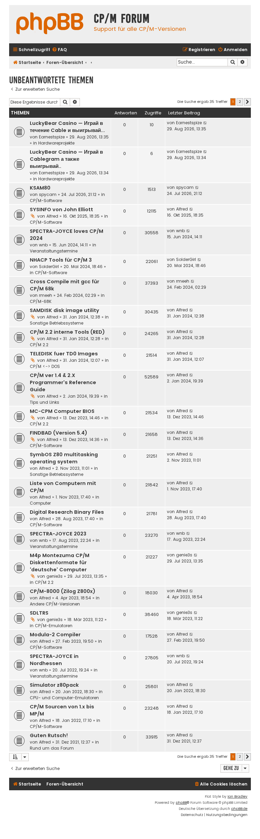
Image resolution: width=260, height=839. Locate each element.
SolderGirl (49, 266)
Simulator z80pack (54, 685)
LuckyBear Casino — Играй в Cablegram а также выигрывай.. (66, 159)
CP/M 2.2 (39, 345)
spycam (48, 194)
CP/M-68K (40, 301)
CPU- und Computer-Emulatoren (64, 698)
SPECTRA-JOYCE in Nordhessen (54, 660)
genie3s (54, 576)
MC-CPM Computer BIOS (62, 411)
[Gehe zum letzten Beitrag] (205, 123)
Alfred (52, 216)
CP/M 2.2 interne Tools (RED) (67, 332)
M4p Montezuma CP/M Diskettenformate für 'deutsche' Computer (59, 562)
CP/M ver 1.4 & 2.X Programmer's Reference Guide (63, 382)
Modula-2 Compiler (55, 634)
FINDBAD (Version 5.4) (58, 432)
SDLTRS (39, 613)
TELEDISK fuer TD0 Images (64, 353)
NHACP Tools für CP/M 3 (61, 260)
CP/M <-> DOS (45, 366)
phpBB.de (239, 808)
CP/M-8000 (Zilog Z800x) (62, 591)
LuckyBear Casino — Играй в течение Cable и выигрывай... (67, 127)
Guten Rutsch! (49, 735)
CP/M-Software (46, 200)
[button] (247, 102)
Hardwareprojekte (56, 143)
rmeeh (45, 295)
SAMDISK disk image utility (64, 310)
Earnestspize (52, 137)
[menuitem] (59, 49)
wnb (43, 245)
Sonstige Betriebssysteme (56, 323)
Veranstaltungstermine (54, 251)
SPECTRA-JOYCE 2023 (58, 533)
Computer (40, 503)
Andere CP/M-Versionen (55, 604)
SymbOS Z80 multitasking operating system (64, 458)
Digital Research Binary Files (67, 512)
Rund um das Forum (52, 748)
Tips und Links (44, 402)
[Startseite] (50, 24)
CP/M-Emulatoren (53, 625)
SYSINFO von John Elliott (61, 209)
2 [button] (240, 101)
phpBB (181, 802)
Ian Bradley (237, 796)
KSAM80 (40, 187)
